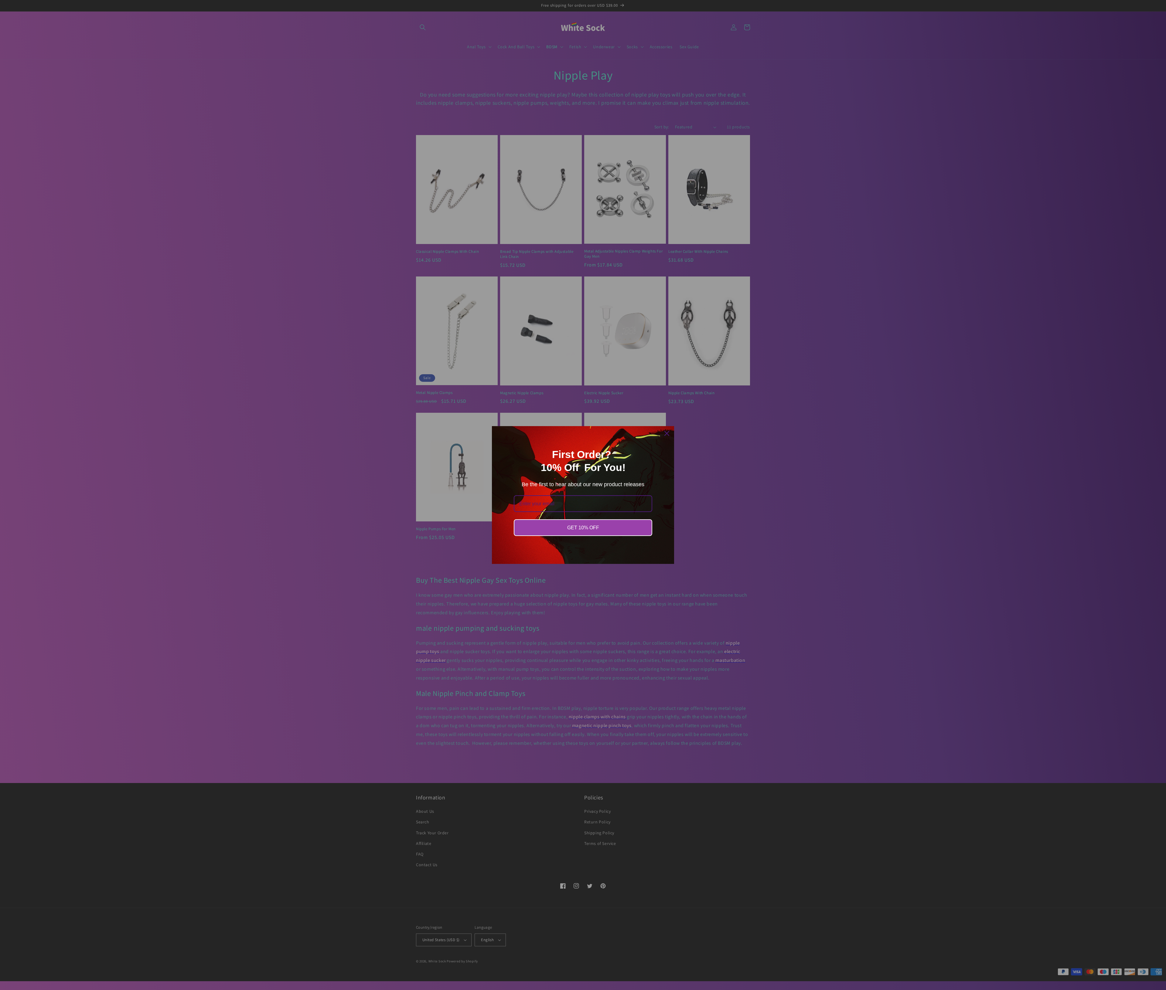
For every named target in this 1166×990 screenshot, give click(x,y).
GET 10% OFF (583, 527)
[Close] (667, 433)
